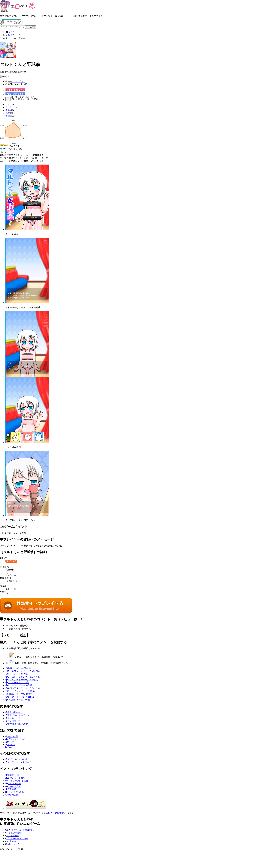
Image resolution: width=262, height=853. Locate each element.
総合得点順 (13, 775)
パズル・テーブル (20, 694)
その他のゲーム (19, 700)
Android (11, 744)
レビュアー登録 (14, 833)
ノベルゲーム (18, 682)
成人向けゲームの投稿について (21, 830)
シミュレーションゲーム (24, 677)
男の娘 (8, 110)
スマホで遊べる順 (15, 792)
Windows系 (12, 736)
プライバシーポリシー (17, 838)
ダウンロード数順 (16, 778)
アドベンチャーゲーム (23, 679)
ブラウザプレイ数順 (18, 781)
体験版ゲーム (13, 718)
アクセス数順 (14, 786)
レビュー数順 (14, 783)
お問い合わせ (12, 841)
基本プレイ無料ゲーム (18, 715)
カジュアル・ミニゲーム (24, 688)
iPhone (10, 747)
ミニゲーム (10, 107)
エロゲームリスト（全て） (20, 762)
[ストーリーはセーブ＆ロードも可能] (27, 302)
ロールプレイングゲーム (24, 671)
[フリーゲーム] (11, 24)
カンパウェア (13, 721)
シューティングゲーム (22, 691)
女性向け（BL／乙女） (18, 724)
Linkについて (12, 844)
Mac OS (10, 742)
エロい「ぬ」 (18, 81)
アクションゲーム (20, 685)
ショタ (8, 104)
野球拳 (8, 116)
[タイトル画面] (27, 229)
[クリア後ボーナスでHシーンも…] (27, 515)
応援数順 (11, 789)
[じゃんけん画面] (27, 442)
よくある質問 (12, 835)
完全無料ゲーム (15, 712)
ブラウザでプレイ (16, 739)
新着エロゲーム (19, 668)
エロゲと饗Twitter (54, 813)
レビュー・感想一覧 (19, 625)
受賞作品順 (12, 795)
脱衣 (7, 113)
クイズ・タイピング (21, 697)
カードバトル (18, 674)
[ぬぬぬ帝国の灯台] (36, 613)
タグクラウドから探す (18, 759)
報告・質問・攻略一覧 (20, 628)
